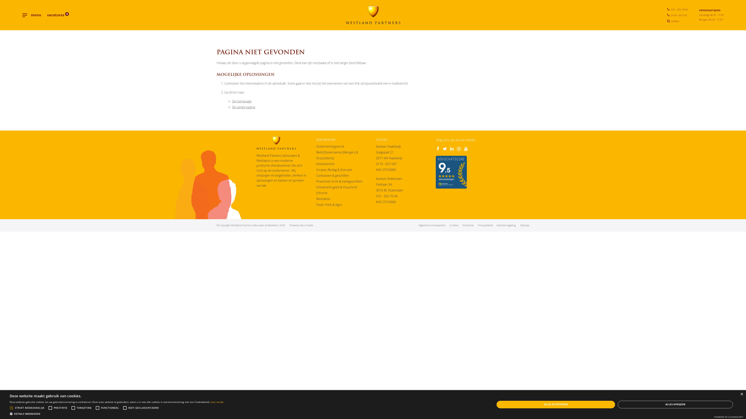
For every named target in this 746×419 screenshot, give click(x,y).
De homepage (242, 101)
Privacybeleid (485, 225)
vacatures (57, 15)
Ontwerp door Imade (301, 225)
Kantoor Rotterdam (389, 179)
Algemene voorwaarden (432, 225)
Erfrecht (321, 193)
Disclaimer (468, 225)
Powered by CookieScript (728, 417)
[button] (117, 414)
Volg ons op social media (455, 140)
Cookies (454, 225)
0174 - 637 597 (386, 164)
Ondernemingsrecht (330, 146)
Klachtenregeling (506, 225)
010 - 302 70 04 (386, 196)
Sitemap (524, 225)
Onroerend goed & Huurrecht (336, 187)
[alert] (373, 404)
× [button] (741, 394)
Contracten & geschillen (332, 175)
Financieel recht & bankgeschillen (339, 181)
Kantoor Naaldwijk (388, 146)
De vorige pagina (243, 107)
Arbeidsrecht (325, 164)
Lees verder (217, 402)
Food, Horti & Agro (329, 205)
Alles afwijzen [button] (675, 404)
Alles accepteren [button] (556, 404)
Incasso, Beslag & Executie (334, 170)
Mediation (323, 199)
